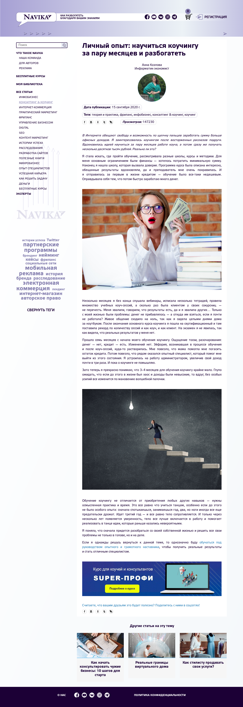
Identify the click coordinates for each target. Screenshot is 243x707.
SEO (21, 133)
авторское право (41, 298)
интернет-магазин (40, 294)
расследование (49, 278)
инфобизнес (142, 114)
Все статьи (24, 92)
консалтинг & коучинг (167, 114)
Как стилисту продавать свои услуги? (203, 664)
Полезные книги (31, 158)
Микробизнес (29, 163)
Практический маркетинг (38, 112)
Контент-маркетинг (33, 138)
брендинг (30, 255)
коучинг (190, 114)
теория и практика (105, 114)
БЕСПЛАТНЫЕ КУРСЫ (33, 189)
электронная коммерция (37, 286)
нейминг (49, 255)
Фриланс (25, 117)
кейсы (33, 260)
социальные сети (40, 263)
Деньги (24, 184)
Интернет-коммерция (35, 107)
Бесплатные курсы (30, 76)
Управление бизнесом (36, 123)
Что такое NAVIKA (29, 53)
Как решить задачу (33, 179)
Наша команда (30, 58)
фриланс (48, 260)
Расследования (31, 148)
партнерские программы (41, 247)
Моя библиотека (29, 84)
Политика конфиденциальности (160, 695)
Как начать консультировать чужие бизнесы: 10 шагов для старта (100, 669)
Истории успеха (31, 143)
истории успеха (34, 240)
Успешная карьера (32, 173)
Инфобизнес (28, 97)
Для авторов (29, 63)
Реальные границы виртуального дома (151, 664)
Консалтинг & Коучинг (36, 102)
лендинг (58, 289)
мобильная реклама (38, 271)
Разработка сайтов (33, 153)
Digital (24, 128)
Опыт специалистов (34, 168)
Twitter (53, 240)
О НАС (62, 695)
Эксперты (23, 194)
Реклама (25, 68)
